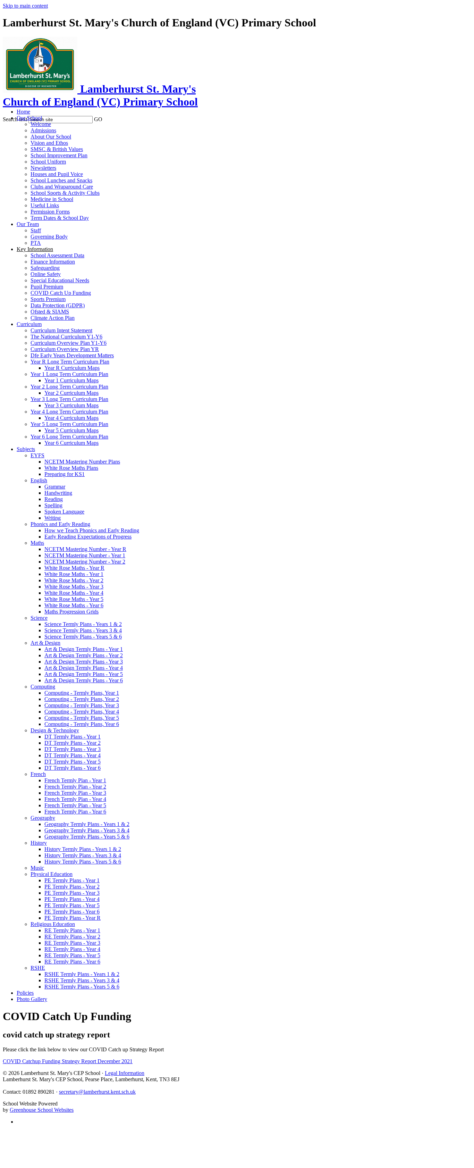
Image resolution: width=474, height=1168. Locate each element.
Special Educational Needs (60, 280)
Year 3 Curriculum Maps (71, 405)
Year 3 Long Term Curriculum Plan (69, 399)
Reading (53, 499)
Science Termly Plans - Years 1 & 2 (83, 624)
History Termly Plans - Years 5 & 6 (82, 862)
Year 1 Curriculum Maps (71, 380)
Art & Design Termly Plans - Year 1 (83, 649)
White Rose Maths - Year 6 (73, 605)
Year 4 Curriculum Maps (71, 418)
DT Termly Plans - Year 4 (72, 755)
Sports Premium (48, 299)
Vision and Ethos (49, 143)
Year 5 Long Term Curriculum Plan (69, 424)
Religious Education (53, 924)
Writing (52, 518)
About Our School (51, 137)
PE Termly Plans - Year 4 (72, 899)
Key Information (35, 249)
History (39, 843)
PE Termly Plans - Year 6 (72, 912)
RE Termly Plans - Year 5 (72, 955)
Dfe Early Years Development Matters (72, 355)
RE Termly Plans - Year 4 (72, 949)
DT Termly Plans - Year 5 (72, 762)
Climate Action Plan (53, 318)
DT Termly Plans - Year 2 (72, 743)
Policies (25, 993)
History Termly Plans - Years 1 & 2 (82, 849)
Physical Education (52, 874)
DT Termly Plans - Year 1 (72, 737)
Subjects (26, 449)
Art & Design (45, 643)
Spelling (53, 505)
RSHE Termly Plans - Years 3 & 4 (81, 980)
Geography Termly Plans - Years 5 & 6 (86, 837)
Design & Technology (55, 730)
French (38, 774)
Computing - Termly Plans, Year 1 (81, 693)
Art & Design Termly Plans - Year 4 (83, 668)
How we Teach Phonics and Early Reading (91, 530)
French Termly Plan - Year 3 (75, 793)
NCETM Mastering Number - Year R (85, 549)
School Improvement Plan (59, 155)
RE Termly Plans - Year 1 (72, 930)
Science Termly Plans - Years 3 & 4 (83, 630)
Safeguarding (45, 268)
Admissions (43, 130)
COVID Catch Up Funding (61, 293)
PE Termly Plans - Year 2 (72, 887)
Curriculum (29, 324)
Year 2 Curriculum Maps (71, 393)
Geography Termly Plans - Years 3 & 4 (86, 830)
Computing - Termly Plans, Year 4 (81, 712)
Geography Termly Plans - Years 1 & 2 (86, 824)
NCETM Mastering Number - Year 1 (84, 555)
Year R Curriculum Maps (72, 368)
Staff (36, 230)
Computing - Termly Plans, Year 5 (81, 718)
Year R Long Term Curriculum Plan (70, 362)
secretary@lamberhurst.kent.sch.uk (97, 1092)
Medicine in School (52, 199)
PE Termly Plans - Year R (72, 918)
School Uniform (48, 162)
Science (39, 618)
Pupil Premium (47, 287)
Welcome (41, 124)
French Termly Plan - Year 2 (75, 787)
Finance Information (53, 262)
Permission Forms (50, 212)
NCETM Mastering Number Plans (82, 462)
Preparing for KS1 (64, 474)
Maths (37, 543)
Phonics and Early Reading (60, 524)
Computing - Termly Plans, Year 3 (81, 705)
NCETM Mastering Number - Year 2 (84, 562)
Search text (15, 119)
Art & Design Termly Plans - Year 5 (83, 674)
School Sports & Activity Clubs (65, 193)
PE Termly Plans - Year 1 (72, 880)
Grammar (54, 487)
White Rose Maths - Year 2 (73, 580)
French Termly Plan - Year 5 (75, 805)
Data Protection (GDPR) (58, 305)
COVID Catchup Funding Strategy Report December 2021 (68, 1061)
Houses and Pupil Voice (57, 174)
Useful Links (45, 205)
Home (23, 112)
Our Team (28, 224)
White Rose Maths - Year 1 (73, 574)
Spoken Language (64, 512)
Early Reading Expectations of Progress (88, 537)
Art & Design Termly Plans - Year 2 (83, 655)
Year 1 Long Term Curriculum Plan (69, 374)
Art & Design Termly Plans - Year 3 (83, 662)
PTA (36, 243)
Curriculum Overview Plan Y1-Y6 (69, 343)
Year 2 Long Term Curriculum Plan (69, 387)
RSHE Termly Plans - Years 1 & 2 (81, 974)
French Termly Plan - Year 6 (75, 812)
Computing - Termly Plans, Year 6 (81, 724)
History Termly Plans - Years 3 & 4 (82, 855)
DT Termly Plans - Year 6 (72, 768)
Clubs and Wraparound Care (62, 187)
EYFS (37, 455)
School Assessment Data (57, 255)
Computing (43, 687)
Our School (29, 118)
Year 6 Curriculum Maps (71, 443)
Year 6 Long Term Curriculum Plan (69, 437)
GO (98, 119)
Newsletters (43, 168)
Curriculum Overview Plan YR (65, 349)
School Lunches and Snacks (61, 180)
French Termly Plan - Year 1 (75, 780)
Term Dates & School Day (60, 218)
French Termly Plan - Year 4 (75, 799)
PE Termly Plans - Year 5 (72, 905)
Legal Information (124, 1073)
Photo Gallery (32, 999)
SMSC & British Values (57, 149)
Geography (43, 818)
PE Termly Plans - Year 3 (72, 893)
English (39, 480)
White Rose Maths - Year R (74, 568)
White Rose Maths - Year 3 (73, 587)
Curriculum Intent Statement (61, 330)
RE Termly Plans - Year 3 (72, 943)
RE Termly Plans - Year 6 (72, 962)
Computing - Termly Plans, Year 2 (81, 699)
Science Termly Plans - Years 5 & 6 (83, 637)
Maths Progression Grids (71, 612)
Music (37, 868)
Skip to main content (25, 6)
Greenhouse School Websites (42, 1110)
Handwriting (58, 493)
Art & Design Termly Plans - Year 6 (83, 680)
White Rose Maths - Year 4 (73, 593)
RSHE (38, 968)
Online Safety (46, 274)
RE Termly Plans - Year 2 (72, 937)
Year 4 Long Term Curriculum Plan (69, 412)
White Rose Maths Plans (71, 468)
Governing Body (49, 237)
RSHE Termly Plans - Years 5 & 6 (81, 987)
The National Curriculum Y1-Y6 (66, 337)
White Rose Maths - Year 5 (73, 599)
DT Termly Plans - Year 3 (72, 749)
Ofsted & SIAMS (50, 312)
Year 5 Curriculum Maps (71, 430)
